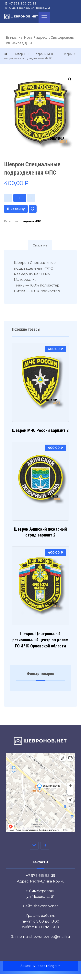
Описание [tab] (40, 245)
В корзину (16, 209)
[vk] (34, 845)
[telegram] (44, 845)
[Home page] (5, 54)
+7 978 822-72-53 (23, 3)
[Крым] (21, 16)
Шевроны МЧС (30, 221)
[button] (69, 79)
